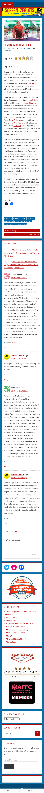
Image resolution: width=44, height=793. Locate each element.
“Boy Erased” (21, 235)
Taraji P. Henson (15, 120)
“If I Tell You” (11, 618)
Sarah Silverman (30, 103)
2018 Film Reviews (25, 48)
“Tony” (9, 636)
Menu (10, 4)
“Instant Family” (10, 230)
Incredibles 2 (34, 83)
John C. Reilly (33, 100)
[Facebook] (21, 567)
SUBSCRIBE (9, 743)
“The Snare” (11, 620)
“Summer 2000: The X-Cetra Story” (20, 624)
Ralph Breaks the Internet (22, 221)
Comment (33, 555)
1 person (13, 343)
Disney (24, 218)
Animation (16, 218)
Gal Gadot (17, 126)
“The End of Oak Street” (15, 633)
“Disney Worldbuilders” (15, 627)
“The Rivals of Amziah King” (17, 630)
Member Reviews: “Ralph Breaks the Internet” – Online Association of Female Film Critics (21, 253)
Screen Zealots (17, 355)
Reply (6, 347)
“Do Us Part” (11, 642)
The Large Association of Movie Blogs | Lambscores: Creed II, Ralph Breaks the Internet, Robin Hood (21, 264)
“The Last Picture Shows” (16, 639)
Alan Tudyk (18, 123)
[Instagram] (14, 567)
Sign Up (9, 766)
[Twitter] (6, 567)
